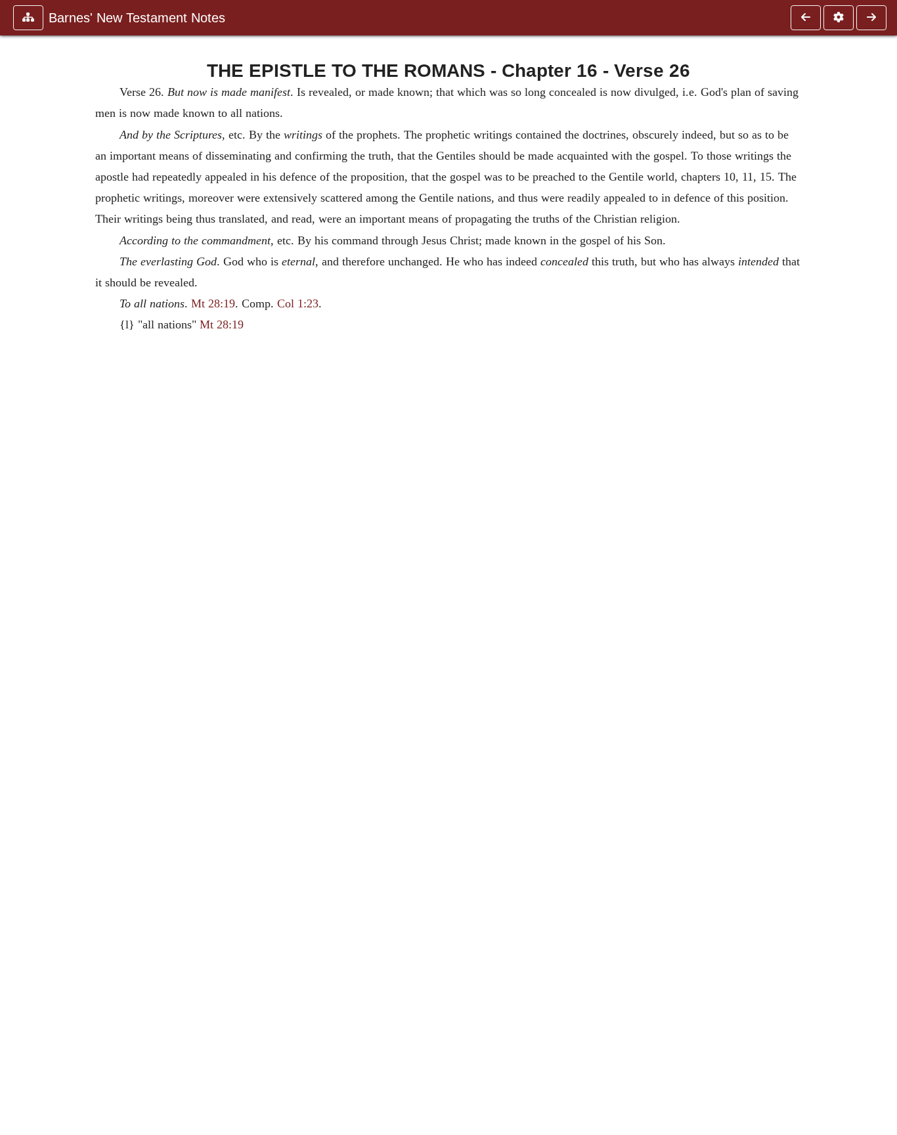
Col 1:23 (297, 303)
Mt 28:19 (213, 303)
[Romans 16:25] (806, 17)
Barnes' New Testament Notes (137, 18)
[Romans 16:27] (871, 17)
